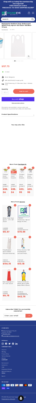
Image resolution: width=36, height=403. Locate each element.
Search (3, 376)
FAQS (3, 367)
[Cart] (29, 13)
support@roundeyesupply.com (11, 336)
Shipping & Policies (7, 369)
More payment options (18, 103)
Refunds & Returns (6, 371)
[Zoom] (28, 56)
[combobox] (18, 19)
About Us (4, 349)
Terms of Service (6, 356)
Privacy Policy (5, 354)
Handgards (5, 29)
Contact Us (4, 365)
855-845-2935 (6, 334)
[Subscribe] (29, 316)
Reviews (4, 358)
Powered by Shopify (8, 399)
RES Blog (4, 352)
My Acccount (5, 363)
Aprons (22, 202)
